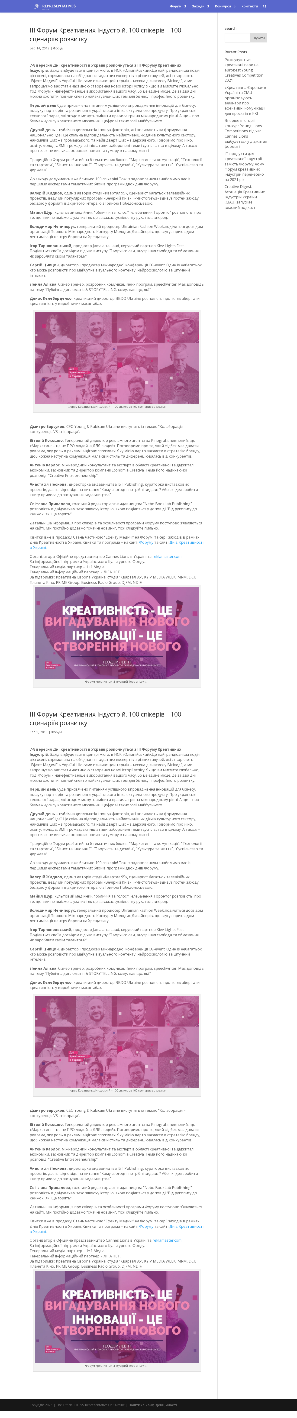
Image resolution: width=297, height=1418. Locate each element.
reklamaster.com (166, 556)
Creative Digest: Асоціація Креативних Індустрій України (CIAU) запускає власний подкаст (245, 197)
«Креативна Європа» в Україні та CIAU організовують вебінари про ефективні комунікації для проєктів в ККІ (245, 100)
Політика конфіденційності (153, 1405)
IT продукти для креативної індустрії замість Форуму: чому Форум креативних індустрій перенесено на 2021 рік (244, 166)
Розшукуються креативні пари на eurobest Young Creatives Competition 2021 (244, 70)
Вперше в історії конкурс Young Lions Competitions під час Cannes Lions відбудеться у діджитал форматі (246, 133)
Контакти (250, 6)
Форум (58, 48)
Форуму (146, 542)
